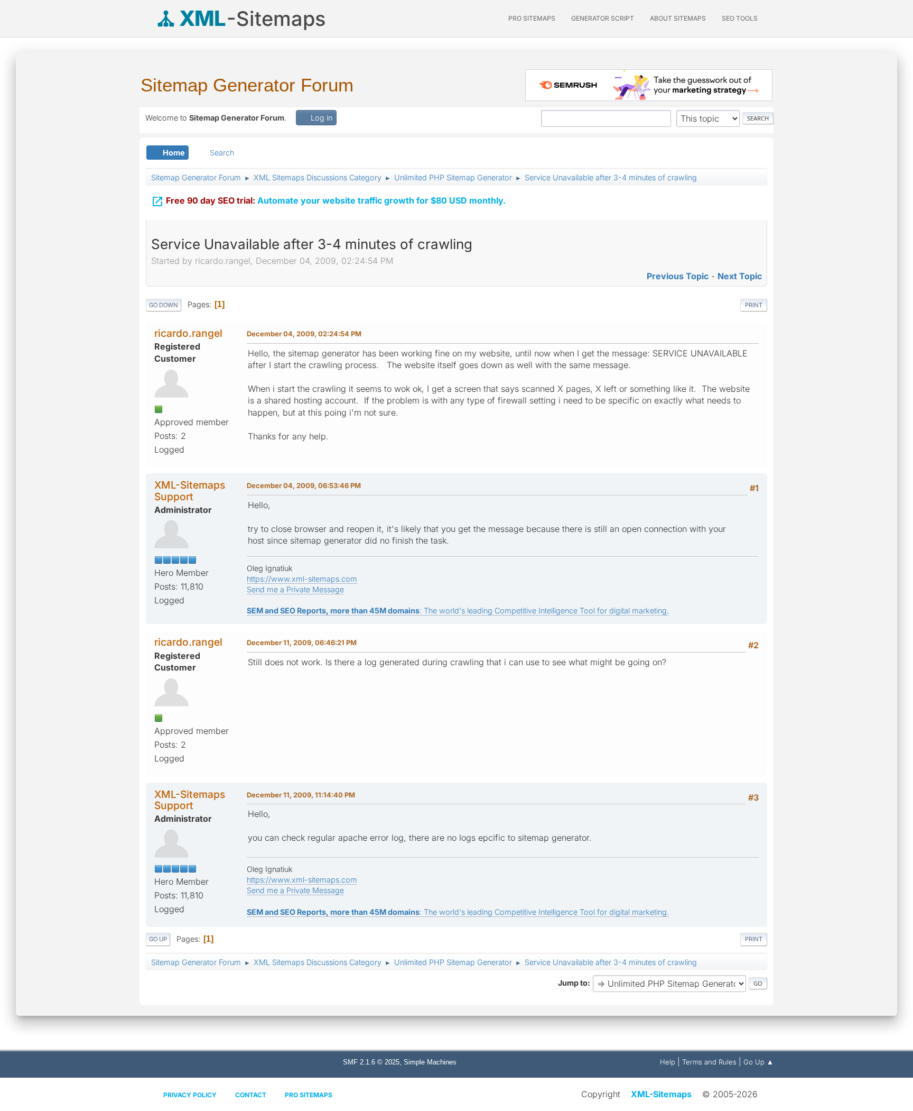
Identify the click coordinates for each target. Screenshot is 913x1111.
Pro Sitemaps (308, 1095)
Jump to (573, 982)
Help (667, 1062)
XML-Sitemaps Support (189, 490)
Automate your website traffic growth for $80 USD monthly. (328, 201)
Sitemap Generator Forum (247, 85)
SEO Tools (740, 18)
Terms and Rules (709, 1062)
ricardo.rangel (188, 333)
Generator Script (602, 18)
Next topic (740, 276)
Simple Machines (430, 1062)
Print (753, 305)
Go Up (158, 939)
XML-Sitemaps (661, 1094)
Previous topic (678, 276)
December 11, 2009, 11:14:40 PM (301, 795)
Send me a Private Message (295, 589)
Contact (250, 1095)
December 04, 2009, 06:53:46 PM (304, 485)
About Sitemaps (678, 18)
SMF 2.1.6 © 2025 (371, 1062)
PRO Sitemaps (531, 18)
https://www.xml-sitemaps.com (302, 578)
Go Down (163, 305)
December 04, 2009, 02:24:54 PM (304, 333)
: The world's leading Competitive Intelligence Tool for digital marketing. (458, 610)
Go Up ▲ (758, 1062)
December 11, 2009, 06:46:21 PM (302, 642)
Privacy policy (190, 1095)
